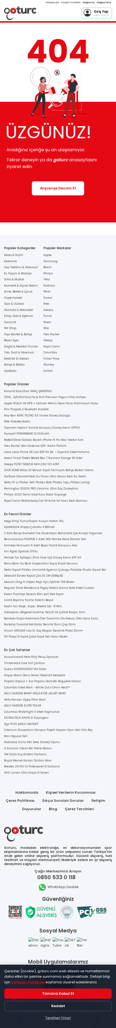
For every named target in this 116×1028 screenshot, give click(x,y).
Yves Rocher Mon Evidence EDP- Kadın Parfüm (35, 446)
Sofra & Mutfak (14, 279)
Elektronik (10, 261)
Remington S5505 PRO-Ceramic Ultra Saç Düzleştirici (41, 488)
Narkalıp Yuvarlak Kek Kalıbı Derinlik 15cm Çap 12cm (40, 624)
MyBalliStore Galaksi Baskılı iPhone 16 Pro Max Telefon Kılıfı (43, 440)
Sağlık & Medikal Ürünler (21, 346)
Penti (46, 291)
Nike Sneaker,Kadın (17, 421)
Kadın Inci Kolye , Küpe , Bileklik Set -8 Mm (33, 606)
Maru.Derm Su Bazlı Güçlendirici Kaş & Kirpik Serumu (41, 563)
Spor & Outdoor (14, 304)
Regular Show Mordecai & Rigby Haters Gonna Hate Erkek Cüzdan (49, 588)
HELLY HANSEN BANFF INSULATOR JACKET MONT (35, 693)
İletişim (98, 800)
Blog (53, 809)
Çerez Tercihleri (79, 809)
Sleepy (48, 340)
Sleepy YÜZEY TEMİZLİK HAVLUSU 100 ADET (31, 464)
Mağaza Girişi (104, 2)
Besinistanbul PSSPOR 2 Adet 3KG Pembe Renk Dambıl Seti (45, 539)
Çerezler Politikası (28, 982)
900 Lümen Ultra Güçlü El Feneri (26, 772)
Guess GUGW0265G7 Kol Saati (25, 669)
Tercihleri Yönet (58, 1018)
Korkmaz (49, 285)
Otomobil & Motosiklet (18, 310)
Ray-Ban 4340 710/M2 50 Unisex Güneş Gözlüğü (37, 415)
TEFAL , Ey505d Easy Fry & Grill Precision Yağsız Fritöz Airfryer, (45, 397)
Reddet (58, 1006)
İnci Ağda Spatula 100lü (20, 551)
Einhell (48, 371)
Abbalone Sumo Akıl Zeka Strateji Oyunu (32, 742)
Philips (48, 273)
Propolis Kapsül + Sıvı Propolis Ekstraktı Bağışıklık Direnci (42, 681)
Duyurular (31, 809)
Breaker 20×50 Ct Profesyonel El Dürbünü (32, 766)
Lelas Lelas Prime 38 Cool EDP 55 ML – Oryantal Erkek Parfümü (47, 452)
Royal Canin (51, 346)
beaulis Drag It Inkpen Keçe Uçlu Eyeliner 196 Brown (39, 582)
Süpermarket (13, 298)
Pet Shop (10, 328)
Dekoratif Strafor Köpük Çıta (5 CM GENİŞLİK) (33, 575)
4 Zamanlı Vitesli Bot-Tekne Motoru (28, 748)
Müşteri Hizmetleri (71, 2)
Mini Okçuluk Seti (16, 736)
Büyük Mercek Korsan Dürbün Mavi (28, 760)
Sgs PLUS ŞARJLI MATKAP (21, 724)
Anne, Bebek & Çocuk (18, 291)
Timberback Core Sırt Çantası (24, 663)
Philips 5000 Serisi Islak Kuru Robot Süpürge (35, 494)
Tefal (46, 279)
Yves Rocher (51, 334)
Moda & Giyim (13, 255)
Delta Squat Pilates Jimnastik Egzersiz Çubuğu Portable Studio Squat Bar (55, 570)
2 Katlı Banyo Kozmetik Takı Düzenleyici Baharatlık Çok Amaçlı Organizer (53, 533)
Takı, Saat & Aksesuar (19, 352)
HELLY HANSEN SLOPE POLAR (22, 705)
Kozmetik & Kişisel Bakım (21, 285)
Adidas (48, 310)
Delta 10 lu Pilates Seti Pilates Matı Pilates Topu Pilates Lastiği (47, 482)
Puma (47, 316)
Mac (46, 328)
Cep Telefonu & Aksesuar (21, 267)
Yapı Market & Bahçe (18, 334)
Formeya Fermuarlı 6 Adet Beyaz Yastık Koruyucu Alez (40, 545)
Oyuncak (10, 322)
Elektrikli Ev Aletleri (16, 358)
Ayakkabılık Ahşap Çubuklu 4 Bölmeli (29, 527)
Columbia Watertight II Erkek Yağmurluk (31, 712)
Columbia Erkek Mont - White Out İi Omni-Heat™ (37, 687)
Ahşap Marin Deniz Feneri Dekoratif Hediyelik (34, 675)
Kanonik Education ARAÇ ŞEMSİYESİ (28, 391)
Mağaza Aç (89, 2)
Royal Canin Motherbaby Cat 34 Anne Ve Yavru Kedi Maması (45, 500)
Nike (46, 304)
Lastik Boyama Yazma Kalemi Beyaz (28, 600)
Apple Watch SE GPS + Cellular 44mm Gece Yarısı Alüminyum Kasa (51, 403)
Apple (47, 255)
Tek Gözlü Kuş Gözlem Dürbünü (25, 754)
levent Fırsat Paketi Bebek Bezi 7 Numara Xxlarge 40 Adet (43, 458)
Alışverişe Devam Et (58, 188)
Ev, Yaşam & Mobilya (18, 273)
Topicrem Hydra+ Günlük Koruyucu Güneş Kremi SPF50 (42, 427)
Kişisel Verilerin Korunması (70, 792)
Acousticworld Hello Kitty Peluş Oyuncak (31, 657)
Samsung (50, 261)
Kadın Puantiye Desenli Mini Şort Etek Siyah (34, 594)
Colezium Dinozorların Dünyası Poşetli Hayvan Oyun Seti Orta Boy (48, 730)
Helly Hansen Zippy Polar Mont (25, 699)
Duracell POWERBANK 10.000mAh (26, 433)
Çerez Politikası (20, 800)
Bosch (47, 267)
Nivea (47, 322)
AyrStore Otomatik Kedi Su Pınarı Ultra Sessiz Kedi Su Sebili (45, 476)
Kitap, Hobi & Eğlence (18, 316)
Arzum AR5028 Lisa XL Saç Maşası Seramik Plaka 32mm (43, 630)
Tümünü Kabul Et (58, 993)
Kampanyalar (52, 2)
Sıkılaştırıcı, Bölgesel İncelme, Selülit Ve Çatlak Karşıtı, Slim (44, 612)
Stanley (48, 364)
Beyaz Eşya (11, 340)
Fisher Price (51, 358)
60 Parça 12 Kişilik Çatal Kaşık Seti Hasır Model (35, 636)
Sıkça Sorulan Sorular (63, 800)
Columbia (50, 352)
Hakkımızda (26, 792)
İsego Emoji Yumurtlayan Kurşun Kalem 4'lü (34, 521)
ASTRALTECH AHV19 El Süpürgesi (26, 718)
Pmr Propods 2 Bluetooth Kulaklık (26, 409)
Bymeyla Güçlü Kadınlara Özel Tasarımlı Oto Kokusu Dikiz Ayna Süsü (51, 618)
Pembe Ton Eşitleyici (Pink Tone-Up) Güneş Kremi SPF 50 (42, 557)
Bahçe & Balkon (14, 364)
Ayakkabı (10, 371)
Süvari (47, 298)
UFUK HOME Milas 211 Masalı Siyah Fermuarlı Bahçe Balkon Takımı (49, 470)
